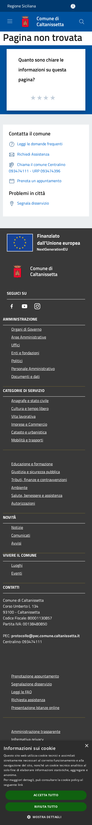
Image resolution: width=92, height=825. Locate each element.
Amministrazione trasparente (35, 731)
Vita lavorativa (23, 416)
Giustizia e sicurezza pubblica (35, 472)
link (20, 785)
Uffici (15, 345)
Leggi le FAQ (21, 692)
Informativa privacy (27, 739)
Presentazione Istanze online (35, 708)
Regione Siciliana (21, 6)
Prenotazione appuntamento (35, 676)
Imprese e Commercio (29, 424)
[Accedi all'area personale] (73, 6)
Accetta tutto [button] (46, 795)
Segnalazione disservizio (31, 684)
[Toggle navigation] (10, 21)
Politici (17, 361)
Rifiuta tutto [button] (46, 807)
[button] (46, 816)
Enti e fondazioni (25, 353)
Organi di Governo (26, 329)
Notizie (17, 527)
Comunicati (20, 535)
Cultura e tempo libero (30, 408)
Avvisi (16, 543)
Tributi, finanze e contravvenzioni (39, 480)
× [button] (86, 746)
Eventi (16, 573)
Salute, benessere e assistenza (36, 495)
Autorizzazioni (23, 503)
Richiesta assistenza (28, 700)
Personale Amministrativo (33, 369)
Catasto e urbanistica (29, 432)
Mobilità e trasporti (27, 440)
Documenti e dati (25, 376)
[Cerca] (82, 22)
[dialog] (46, 783)
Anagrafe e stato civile (30, 401)
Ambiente (19, 487)
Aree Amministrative (28, 337)
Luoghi (17, 565)
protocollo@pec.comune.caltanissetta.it (45, 636)
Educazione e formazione (32, 464)
